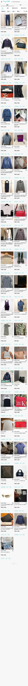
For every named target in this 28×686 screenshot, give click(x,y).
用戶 (21, 4)
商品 (7, 4)
